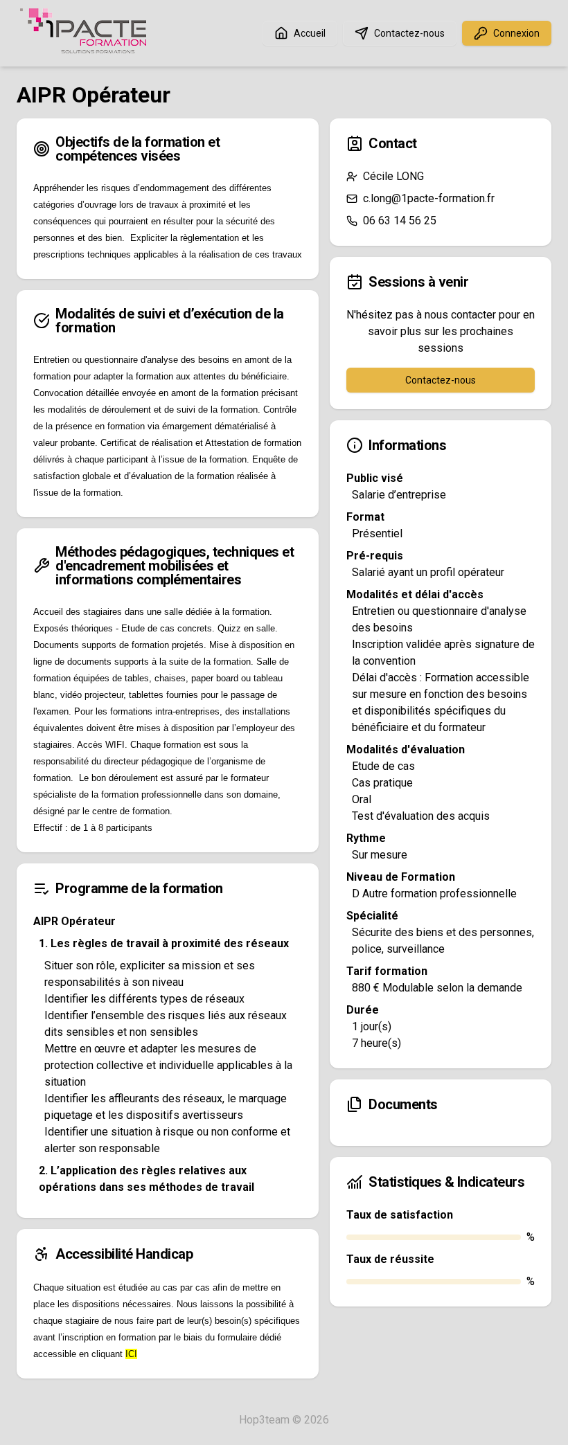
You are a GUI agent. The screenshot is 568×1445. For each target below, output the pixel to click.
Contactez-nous (409, 33)
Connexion (516, 33)
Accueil (310, 33)
